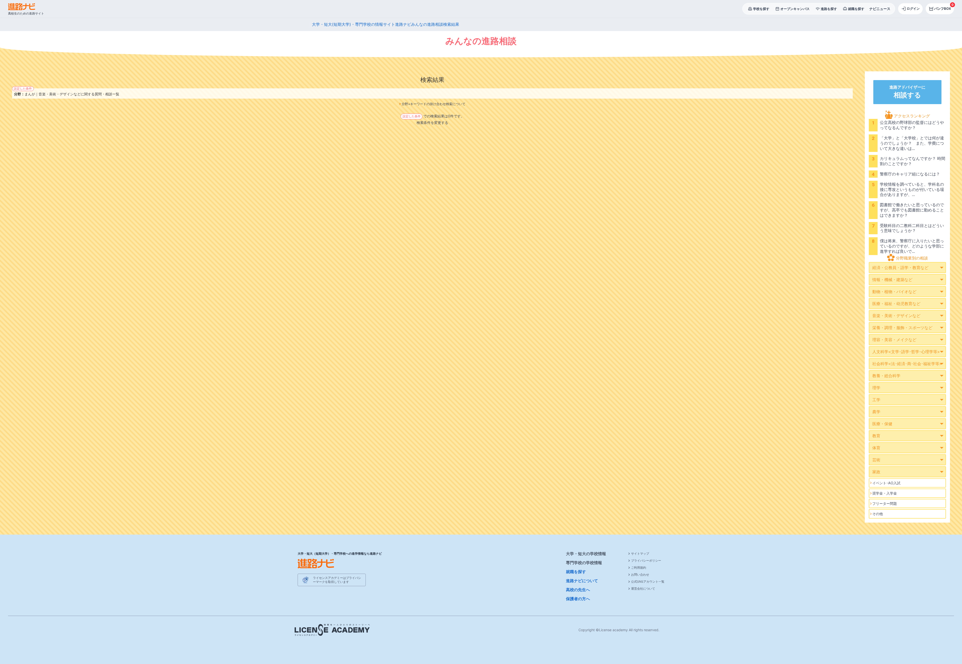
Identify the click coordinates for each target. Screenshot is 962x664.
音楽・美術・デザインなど (896, 315)
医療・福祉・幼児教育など (896, 303)
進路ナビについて (582, 580)
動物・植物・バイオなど (894, 291)
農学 (876, 411)
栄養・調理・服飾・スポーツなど (902, 327)
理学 (876, 387)
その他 (877, 514)
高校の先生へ (578, 589)
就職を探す (576, 571)
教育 (876, 435)
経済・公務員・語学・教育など (900, 267)
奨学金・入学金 (884, 493)
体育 (876, 447)
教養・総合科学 (886, 375)
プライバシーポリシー (646, 560)
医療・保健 (882, 423)
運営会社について (643, 588)
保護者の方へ (578, 598)
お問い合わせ (640, 574)
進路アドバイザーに (907, 92)
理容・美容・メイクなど (894, 339)
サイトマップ (640, 553)
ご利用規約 (638, 567)
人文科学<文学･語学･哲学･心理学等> (906, 351)
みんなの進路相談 (427, 24)
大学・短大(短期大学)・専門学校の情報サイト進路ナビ (361, 24)
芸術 (876, 459)
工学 (876, 399)
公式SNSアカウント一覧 (647, 581)
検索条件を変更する (432, 122)
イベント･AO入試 (886, 483)
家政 (876, 471)
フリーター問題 (884, 503)
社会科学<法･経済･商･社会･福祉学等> (907, 363)
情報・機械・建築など (892, 279)
